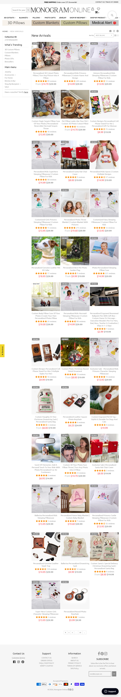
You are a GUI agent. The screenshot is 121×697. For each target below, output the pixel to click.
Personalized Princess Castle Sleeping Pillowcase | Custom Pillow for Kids (104, 517)
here (26, 92)
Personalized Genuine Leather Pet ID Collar (46, 268)
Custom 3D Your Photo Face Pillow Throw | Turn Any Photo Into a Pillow (75, 467)
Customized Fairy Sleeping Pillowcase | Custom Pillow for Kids (104, 222)
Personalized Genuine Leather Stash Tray (45, 564)
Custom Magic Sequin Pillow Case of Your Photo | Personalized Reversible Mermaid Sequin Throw (46, 124)
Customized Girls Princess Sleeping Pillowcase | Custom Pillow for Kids (46, 222)
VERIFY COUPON (46, 666)
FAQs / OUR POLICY (46, 663)
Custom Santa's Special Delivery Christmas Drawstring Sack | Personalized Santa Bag (104, 565)
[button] (47, 675)
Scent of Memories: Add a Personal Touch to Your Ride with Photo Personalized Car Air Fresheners (46, 468)
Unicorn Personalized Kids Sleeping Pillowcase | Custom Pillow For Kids (104, 75)
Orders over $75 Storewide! (60, 2)
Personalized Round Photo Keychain (75, 612)
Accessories (9, 75)
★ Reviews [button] (2, 350)
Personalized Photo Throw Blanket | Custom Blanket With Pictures (75, 222)
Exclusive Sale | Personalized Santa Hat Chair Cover (104, 466)
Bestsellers (9, 61)
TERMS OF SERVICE (74, 666)
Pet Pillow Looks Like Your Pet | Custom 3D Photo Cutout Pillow (75, 122)
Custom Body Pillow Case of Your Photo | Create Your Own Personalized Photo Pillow (46, 315)
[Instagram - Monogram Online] (114, 31)
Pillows (8, 55)
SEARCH (74, 658)
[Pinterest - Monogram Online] (118, 31)
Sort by (91, 35)
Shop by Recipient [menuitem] (77, 18)
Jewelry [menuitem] (62, 18)
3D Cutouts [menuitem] (9, 18)
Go (114, 674)
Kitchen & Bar (10, 81)
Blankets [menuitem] (23, 18)
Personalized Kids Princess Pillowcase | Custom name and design (75, 75)
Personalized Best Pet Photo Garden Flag (75, 268)
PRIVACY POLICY (74, 663)
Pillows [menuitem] (36, 18)
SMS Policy (75, 668)
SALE (7, 87)
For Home (9, 78)
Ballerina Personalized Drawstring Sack (75, 564)
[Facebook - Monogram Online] (110, 31)
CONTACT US (99, 2)
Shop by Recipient (12, 84)
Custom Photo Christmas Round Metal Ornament (75, 370)
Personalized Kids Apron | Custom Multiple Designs (104, 172)
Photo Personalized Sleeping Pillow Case (104, 268)
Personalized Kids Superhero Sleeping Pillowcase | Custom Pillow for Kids (46, 174)
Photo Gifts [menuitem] (50, 18)
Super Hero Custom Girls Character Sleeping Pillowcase (45, 612)
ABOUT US (74, 660)
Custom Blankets (11, 52)
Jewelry (8, 72)
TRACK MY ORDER (112, 2)
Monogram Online (60, 689)
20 (80, 632)
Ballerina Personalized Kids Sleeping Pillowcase (46, 516)
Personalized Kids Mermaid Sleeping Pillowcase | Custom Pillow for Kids (75, 315)
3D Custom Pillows (12, 49)
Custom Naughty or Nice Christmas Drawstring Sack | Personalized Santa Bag (46, 419)
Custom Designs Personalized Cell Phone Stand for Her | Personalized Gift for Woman (104, 123)
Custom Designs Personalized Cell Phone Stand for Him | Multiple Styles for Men (46, 371)
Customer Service (18, 658)
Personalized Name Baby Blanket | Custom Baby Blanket (75, 516)
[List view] (118, 35)
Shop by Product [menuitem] (98, 18)
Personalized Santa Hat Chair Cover (75, 172)
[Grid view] (115, 35)
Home (5, 31)
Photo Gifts (9, 58)
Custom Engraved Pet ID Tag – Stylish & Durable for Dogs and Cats (104, 419)
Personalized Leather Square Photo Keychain (75, 418)
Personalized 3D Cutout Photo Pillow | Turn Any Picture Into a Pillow (46, 75)
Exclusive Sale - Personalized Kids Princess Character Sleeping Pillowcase (104, 371)
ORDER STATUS (46, 660)
